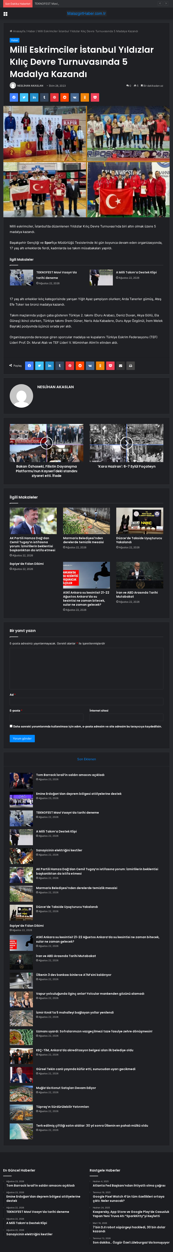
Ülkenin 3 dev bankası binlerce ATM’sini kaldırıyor (73, 975)
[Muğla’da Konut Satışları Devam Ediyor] (21, 1094)
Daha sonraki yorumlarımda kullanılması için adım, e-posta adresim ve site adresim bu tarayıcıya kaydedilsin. (87, 726)
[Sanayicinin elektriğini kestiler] (21, 856)
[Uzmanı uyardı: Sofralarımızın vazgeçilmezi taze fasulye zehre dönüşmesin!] (21, 1037)
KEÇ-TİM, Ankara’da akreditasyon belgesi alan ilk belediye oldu (84, 1050)
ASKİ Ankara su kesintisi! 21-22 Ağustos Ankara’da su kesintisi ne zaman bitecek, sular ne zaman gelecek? (86, 598)
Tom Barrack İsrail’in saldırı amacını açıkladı (70, 775)
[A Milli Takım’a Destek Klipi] (101, 277)
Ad (13, 694)
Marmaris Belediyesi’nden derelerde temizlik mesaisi (83, 540)
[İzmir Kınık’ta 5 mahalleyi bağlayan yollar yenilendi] (21, 1018)
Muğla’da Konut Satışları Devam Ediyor (66, 1088)
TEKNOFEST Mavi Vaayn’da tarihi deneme (62, 3)
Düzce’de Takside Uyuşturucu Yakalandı (139, 540)
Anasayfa (18, 31)
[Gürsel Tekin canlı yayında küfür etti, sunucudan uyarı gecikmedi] (21, 1075)
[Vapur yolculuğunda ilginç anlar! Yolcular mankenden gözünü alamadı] (21, 999)
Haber (31, 31)
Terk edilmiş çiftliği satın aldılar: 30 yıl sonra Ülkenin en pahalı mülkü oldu (92, 1125)
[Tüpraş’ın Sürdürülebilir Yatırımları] (21, 1112)
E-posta (16, 710)
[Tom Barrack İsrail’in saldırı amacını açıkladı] (21, 781)
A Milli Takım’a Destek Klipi (136, 272)
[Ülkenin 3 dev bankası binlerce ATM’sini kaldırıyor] (21, 981)
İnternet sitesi (99, 710)
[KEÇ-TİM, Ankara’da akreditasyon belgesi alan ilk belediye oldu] (21, 1056)
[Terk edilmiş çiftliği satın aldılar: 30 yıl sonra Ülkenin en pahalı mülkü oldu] (21, 1131)
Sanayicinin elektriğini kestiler (59, 850)
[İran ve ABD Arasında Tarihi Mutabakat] (139, 575)
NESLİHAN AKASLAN (30, 85)
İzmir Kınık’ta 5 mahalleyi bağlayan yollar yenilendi (75, 1012)
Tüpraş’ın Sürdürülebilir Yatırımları (62, 1107)
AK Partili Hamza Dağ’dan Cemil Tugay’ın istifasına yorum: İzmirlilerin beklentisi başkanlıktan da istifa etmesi (32, 544)
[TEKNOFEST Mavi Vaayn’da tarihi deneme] (21, 277)
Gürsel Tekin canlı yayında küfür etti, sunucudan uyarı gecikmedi (85, 1069)
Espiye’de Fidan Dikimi (27, 564)
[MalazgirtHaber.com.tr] (86, 13)
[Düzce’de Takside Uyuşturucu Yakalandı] (139, 521)
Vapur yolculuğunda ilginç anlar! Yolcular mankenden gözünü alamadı (90, 994)
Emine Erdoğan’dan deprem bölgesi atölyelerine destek (79, 794)
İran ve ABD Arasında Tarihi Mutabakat (137, 594)
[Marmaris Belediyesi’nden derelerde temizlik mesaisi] (86, 521)
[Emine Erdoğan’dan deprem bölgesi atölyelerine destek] (21, 799)
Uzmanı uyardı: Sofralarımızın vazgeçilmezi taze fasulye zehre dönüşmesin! (94, 1031)
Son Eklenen (86, 759)
